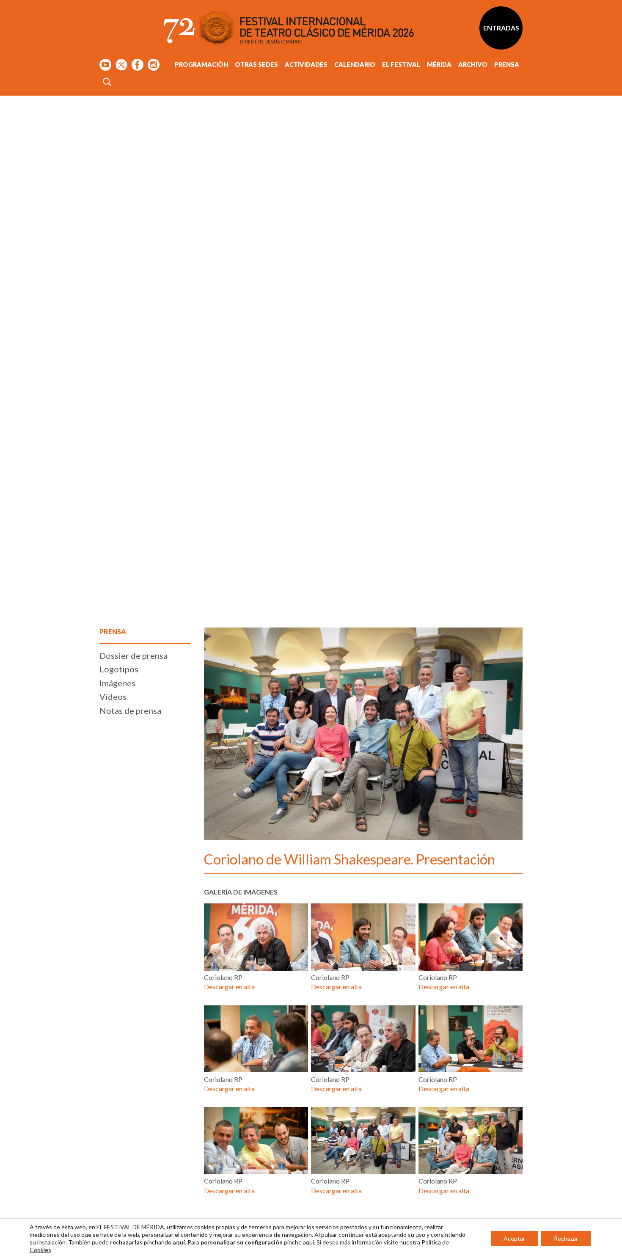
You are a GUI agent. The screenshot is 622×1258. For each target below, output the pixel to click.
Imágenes (117, 683)
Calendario (354, 64)
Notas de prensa (130, 710)
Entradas (501, 28)
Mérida (439, 64)
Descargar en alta (229, 987)
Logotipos (118, 669)
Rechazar (566, 1238)
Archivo (472, 64)
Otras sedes (256, 64)
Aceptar (514, 1238)
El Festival (401, 64)
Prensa (506, 64)
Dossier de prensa (133, 655)
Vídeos (113, 696)
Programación (201, 64)
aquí (308, 1242)
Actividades (306, 64)
